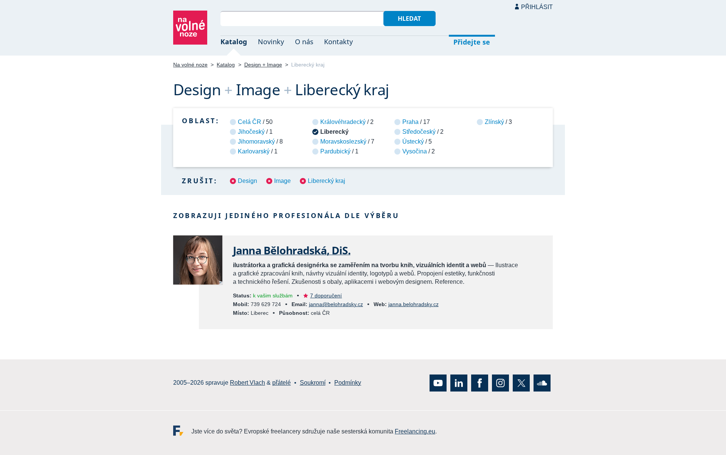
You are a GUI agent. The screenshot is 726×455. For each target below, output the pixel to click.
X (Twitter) (521, 383)
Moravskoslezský (343, 141)
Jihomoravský (256, 141)
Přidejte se (471, 41)
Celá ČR (249, 122)
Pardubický (335, 151)
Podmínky (347, 383)
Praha (410, 122)
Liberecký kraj (326, 181)
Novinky (271, 41)
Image (282, 181)
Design (247, 181)
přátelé (281, 383)
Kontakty (338, 41)
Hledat (409, 18)
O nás (304, 41)
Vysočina (414, 151)
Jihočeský (251, 131)
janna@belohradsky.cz (336, 304)
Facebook (479, 383)
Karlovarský (254, 151)
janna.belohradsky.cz (413, 304)
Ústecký (413, 141)
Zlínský (494, 122)
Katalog (233, 41)
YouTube (438, 383)
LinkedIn (458, 383)
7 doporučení (326, 295)
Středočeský (419, 131)
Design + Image (263, 65)
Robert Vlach (247, 383)
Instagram (500, 383)
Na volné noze (190, 65)
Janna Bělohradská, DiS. (292, 250)
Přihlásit (537, 7)
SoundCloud (542, 383)
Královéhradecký (343, 122)
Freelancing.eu (182, 431)
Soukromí (313, 383)
